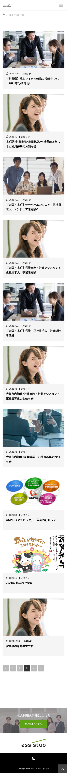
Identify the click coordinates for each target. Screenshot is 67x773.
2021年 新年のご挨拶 (19, 583)
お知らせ (27, 73)
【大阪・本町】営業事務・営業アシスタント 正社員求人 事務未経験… (33, 270)
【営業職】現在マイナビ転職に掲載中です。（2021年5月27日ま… (33, 81)
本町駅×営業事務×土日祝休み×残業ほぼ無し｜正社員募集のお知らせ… (33, 144)
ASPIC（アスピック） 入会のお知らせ (31, 520)
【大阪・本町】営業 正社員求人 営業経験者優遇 (33, 333)
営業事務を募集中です (20, 646)
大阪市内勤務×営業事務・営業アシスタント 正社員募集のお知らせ (33, 396)
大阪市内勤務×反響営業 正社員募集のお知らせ (33, 459)
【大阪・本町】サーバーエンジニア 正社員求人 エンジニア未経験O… (33, 207)
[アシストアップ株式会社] (7, 5)
